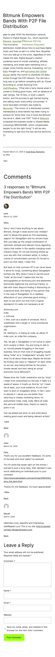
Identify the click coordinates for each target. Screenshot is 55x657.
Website (7, 615)
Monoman (8, 108)
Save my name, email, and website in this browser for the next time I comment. (27, 629)
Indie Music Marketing (35, 152)
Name (7, 590)
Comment (9, 561)
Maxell (7, 513)
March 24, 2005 (11, 446)
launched (16, 41)
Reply (6, 428)
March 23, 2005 (11, 216)
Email (7, 602)
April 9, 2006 (9, 517)
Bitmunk (7, 41)
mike (6, 443)
